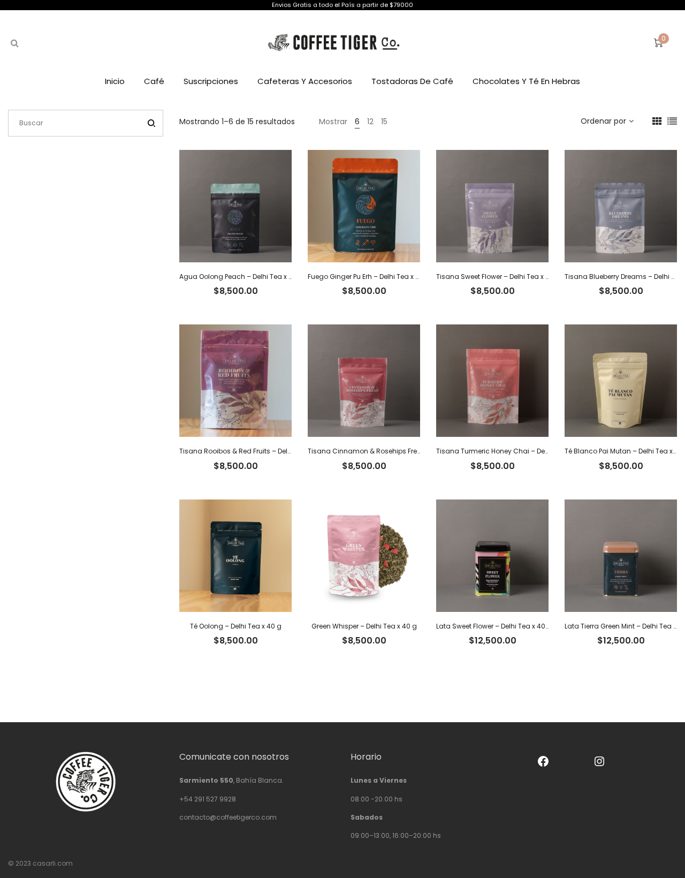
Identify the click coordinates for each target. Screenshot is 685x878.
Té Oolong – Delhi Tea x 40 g (235, 626)
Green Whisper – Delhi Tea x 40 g (364, 626)
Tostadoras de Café (412, 81)
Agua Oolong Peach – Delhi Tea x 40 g (241, 276)
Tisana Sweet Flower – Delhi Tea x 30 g (498, 276)
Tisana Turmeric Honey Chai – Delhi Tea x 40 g (512, 451)
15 (384, 121)
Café (154, 81)
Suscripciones (211, 81)
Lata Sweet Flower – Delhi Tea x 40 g (494, 626)
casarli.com (53, 863)
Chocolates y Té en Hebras (526, 81)
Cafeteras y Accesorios (304, 81)
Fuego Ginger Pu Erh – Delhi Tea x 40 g (369, 276)
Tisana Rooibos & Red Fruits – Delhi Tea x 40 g (254, 451)
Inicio (115, 81)
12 (370, 121)
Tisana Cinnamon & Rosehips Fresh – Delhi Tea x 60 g (395, 451)
